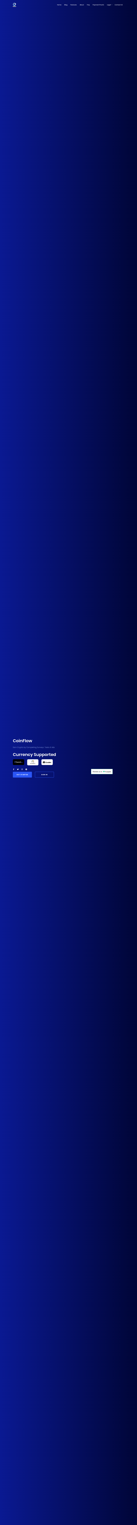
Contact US (119, 5)
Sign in (44, 775)
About (82, 5)
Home (59, 5)
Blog (65, 5)
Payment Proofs (98, 5)
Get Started (22, 775)
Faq (88, 5)
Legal (109, 5)
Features (73, 5)
